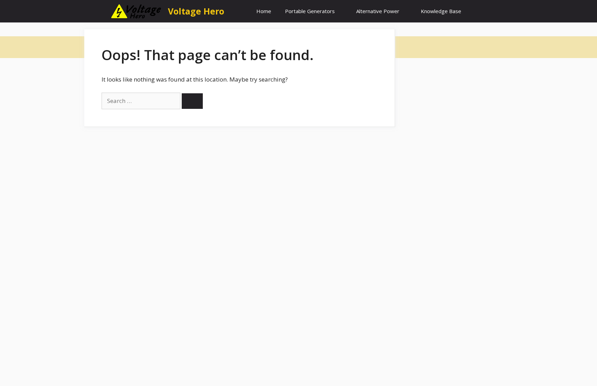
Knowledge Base (441, 11)
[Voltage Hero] (136, 11)
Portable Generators (310, 11)
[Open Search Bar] (478, 11)
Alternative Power (377, 11)
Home (263, 11)
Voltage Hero (196, 11)
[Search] (192, 101)
